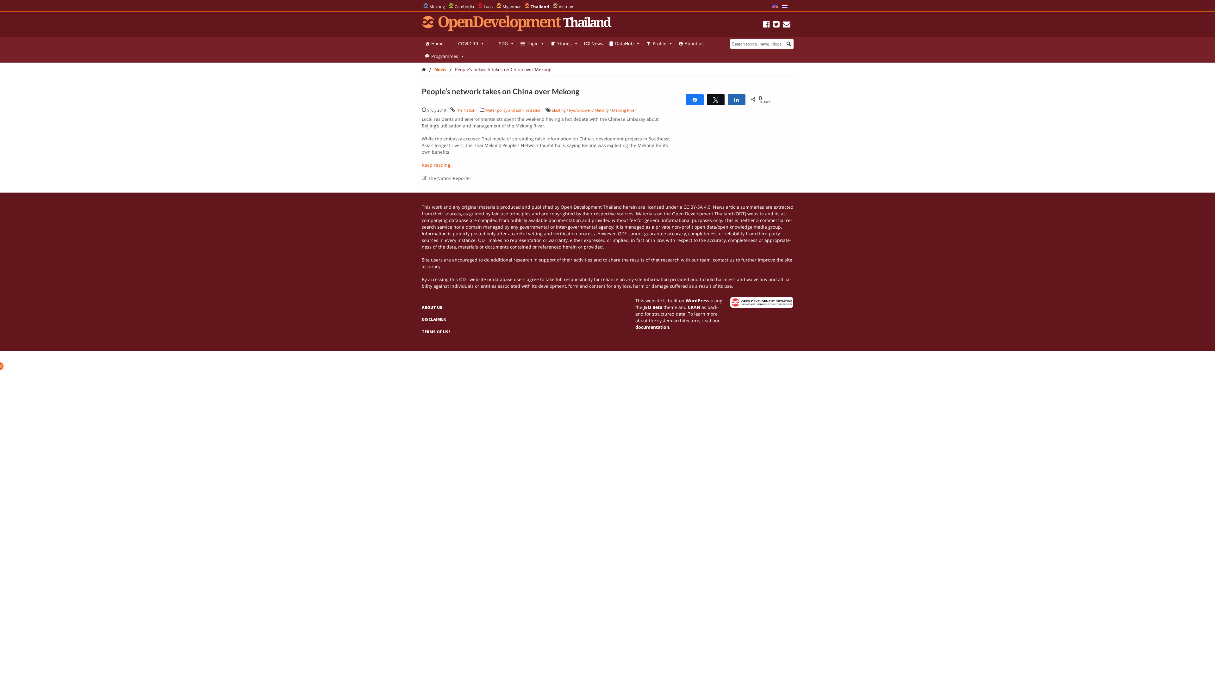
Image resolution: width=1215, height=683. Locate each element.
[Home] (424, 69)
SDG (503, 43)
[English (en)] (775, 6)
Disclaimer (434, 319)
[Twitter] (776, 25)
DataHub (624, 43)
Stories (564, 43)
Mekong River (624, 110)
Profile (659, 43)
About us (694, 43)
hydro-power (580, 110)
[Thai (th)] (785, 6)
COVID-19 (468, 43)
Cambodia (464, 6)
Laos (488, 6)
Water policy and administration (513, 110)
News (597, 43)
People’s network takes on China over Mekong (503, 69)
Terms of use (436, 332)
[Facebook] (766, 25)
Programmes (444, 56)
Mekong (437, 6)
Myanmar (511, 6)
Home (437, 43)
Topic (532, 43)
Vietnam (567, 6)
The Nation (465, 110)
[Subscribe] (786, 25)
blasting (559, 110)
